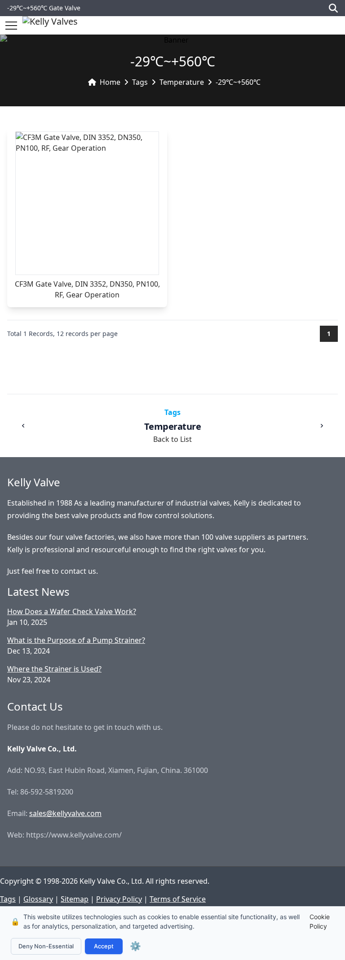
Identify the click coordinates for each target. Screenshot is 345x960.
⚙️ (135, 946)
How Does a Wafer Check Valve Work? (71, 611)
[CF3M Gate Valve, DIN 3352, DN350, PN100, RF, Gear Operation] (87, 203)
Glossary (38, 899)
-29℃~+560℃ (238, 82)
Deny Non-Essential (46, 946)
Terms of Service (178, 899)
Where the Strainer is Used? (54, 669)
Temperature (181, 82)
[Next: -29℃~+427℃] (321, 425)
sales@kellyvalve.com (65, 813)
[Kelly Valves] (50, 25)
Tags (140, 82)
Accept (104, 946)
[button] (11, 25)
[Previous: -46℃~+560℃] (23, 425)
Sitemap (74, 899)
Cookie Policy (320, 921)
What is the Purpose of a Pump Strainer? (76, 640)
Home (110, 82)
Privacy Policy (119, 899)
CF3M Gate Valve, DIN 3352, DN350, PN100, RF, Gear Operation (87, 289)
